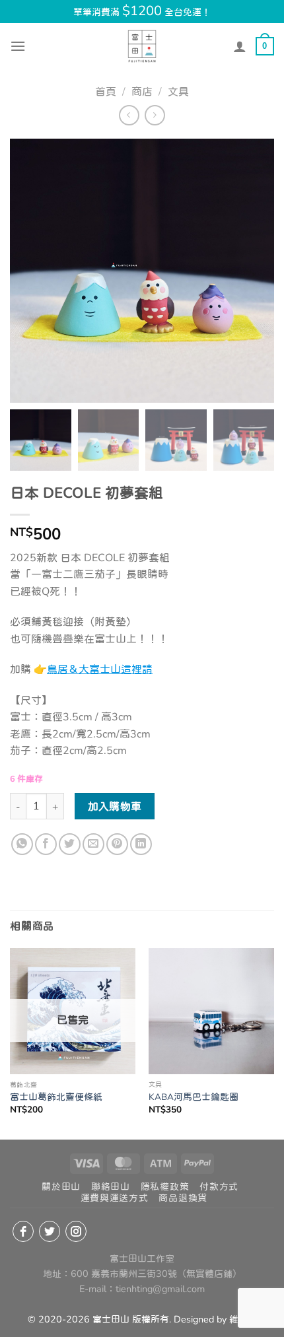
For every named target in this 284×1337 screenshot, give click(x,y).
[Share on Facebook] (46, 844)
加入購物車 (115, 806)
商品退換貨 (183, 1198)
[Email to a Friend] (93, 844)
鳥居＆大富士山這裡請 (100, 669)
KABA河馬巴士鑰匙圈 (193, 1097)
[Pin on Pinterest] (117, 844)
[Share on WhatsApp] (22, 844)
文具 (178, 92)
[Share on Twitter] (70, 844)
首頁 (105, 92)
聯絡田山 (110, 1187)
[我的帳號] (239, 46)
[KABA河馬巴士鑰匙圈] (211, 1011)
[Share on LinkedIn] (141, 844)
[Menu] (18, 46)
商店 (142, 92)
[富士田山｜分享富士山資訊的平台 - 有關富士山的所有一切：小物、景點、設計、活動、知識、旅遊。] (142, 46)
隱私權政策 (165, 1187)
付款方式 (218, 1187)
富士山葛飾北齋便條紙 (56, 1097)
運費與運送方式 (115, 1198)
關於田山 (61, 1187)
